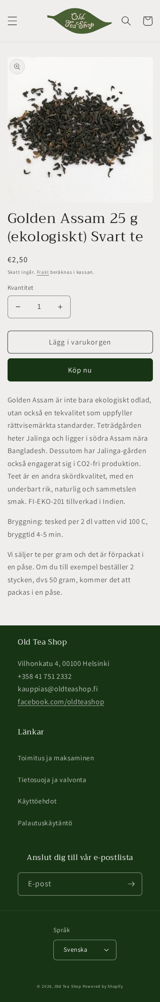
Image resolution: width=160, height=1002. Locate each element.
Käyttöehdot (37, 800)
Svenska (75, 949)
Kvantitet (21, 287)
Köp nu (80, 370)
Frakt (43, 272)
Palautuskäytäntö (45, 822)
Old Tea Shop (68, 986)
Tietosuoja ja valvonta (52, 779)
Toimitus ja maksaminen (56, 757)
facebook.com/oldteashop (61, 701)
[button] (12, 21)
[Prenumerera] (131, 884)
